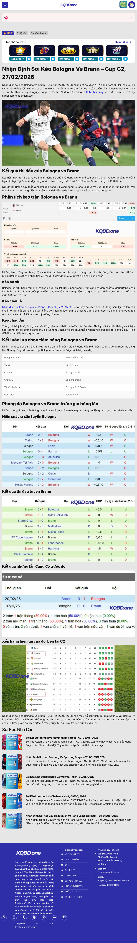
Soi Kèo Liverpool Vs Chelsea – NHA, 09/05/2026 (56, 796)
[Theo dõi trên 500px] (54, 917)
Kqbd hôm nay (94, 92)
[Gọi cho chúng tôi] (24, 917)
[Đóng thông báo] (131, 17)
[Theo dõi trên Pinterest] (34, 917)
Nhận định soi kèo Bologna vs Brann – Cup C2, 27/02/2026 (37, 306)
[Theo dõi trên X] (4, 917)
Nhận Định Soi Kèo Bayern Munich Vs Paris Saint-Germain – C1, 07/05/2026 (72, 815)
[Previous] (14, 51)
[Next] (123, 51)
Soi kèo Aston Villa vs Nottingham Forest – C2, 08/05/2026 (62, 737)
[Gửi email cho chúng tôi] (14, 917)
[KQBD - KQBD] (68, 5)
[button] (5, 5)
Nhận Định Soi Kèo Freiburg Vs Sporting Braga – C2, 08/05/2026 (65, 757)
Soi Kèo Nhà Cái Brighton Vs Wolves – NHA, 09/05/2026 (60, 776)
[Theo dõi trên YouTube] (44, 917)
